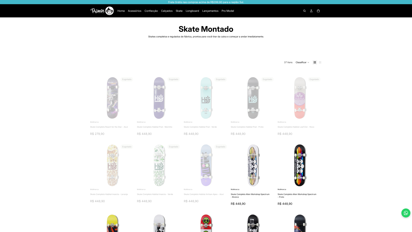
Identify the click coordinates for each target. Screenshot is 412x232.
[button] (302, 62)
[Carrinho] (318, 10)
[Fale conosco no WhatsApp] (405, 213)
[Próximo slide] (311, 52)
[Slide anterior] (95, 98)
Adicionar (319, 182)
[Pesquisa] (304, 10)
